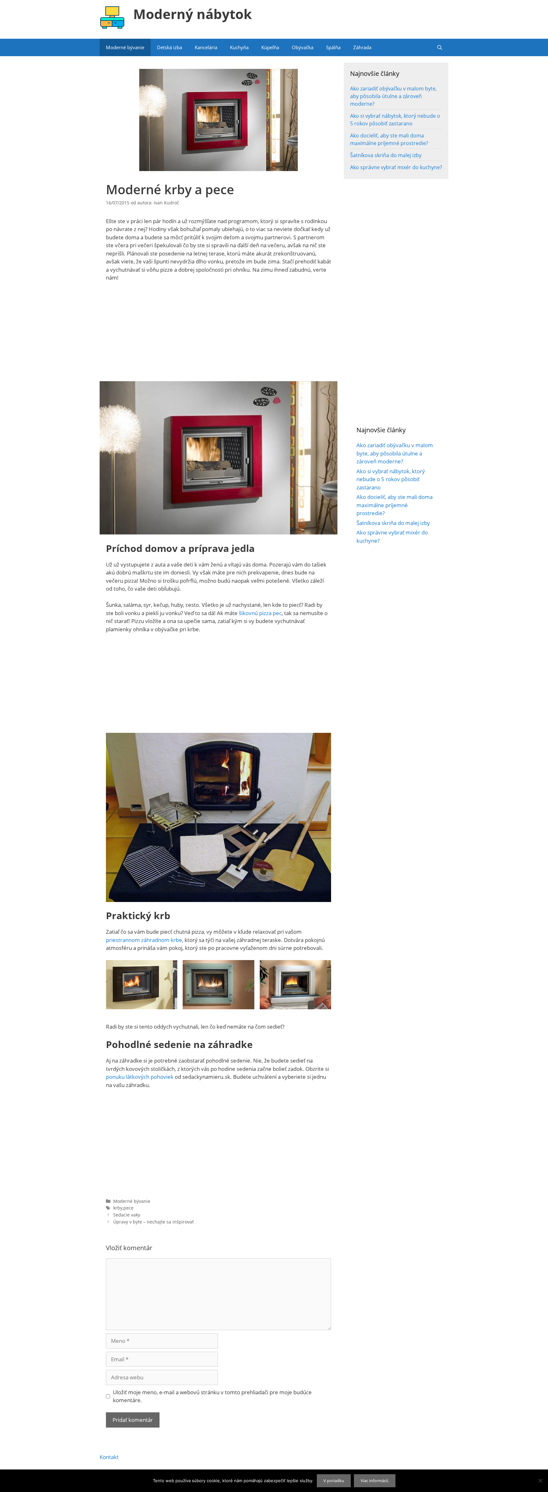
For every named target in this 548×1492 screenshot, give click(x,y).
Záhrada (362, 47)
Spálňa (333, 47)
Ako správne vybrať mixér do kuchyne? (396, 167)
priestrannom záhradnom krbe (144, 940)
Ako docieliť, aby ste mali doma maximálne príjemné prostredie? (394, 505)
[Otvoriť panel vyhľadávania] (439, 47)
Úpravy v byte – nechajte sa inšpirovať (153, 1222)
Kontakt (109, 1457)
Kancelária (206, 47)
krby (117, 1208)
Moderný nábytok (192, 14)
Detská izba (169, 47)
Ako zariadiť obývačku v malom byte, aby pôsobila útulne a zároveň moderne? (393, 96)
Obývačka (302, 47)
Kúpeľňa (270, 47)
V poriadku (333, 1480)
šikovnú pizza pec (260, 613)
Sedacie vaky (126, 1215)
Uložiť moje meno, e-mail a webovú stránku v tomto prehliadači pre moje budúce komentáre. (212, 1396)
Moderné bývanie (125, 47)
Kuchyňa (239, 47)
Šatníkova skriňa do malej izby (385, 155)
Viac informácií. (375, 1480)
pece (128, 1208)
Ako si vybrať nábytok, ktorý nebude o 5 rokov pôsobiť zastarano (390, 479)
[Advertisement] (218, 334)
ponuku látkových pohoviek (139, 1076)
